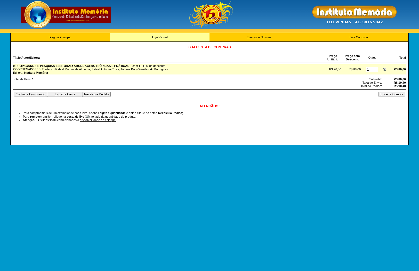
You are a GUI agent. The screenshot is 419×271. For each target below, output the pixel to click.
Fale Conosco (358, 37)
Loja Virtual (160, 37)
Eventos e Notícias (259, 37)
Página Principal (60, 37)
